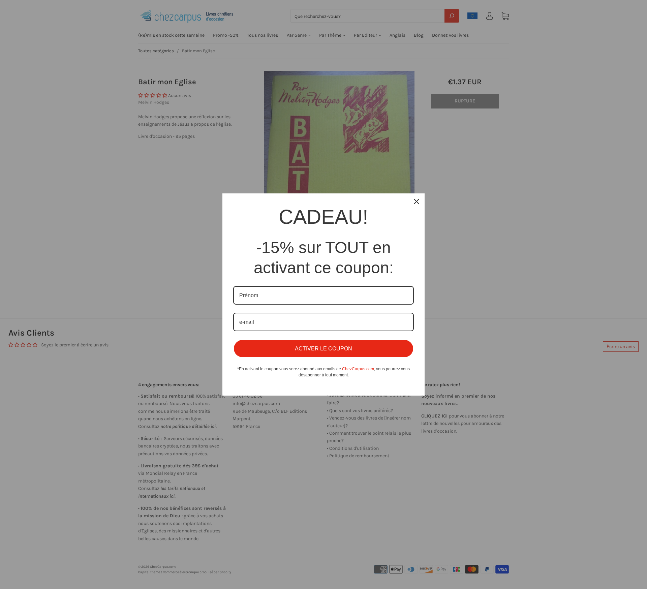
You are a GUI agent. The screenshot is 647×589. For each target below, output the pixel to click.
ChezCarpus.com (358, 369)
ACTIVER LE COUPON (323, 348)
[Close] (416, 201)
